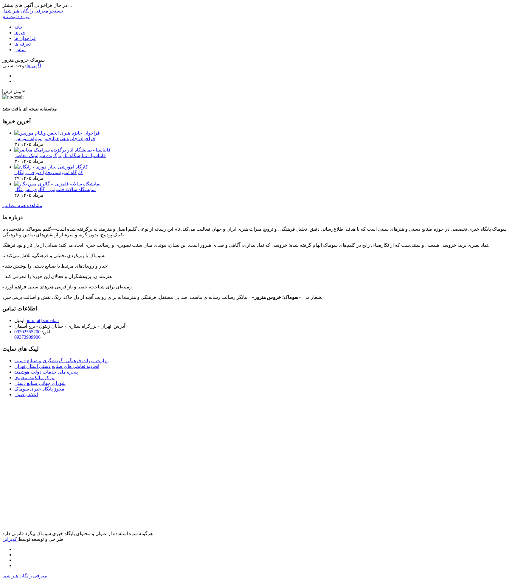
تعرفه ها (22, 43)
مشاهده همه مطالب (22, 205)
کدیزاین (10, 539)
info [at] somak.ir (43, 320)
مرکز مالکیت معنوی (34, 377)
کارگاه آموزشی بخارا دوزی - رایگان (48, 172)
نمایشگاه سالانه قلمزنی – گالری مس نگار (55, 189)
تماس (20, 49)
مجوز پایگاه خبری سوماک (39, 388)
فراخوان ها (25, 38)
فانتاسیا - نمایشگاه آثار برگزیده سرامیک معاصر (60, 155)
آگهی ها (34, 65)
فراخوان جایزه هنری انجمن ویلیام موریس (54, 138)
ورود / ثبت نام (16, 16)
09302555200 (27, 331)
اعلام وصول (26, 394)
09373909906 (27, 337)
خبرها (19, 32)
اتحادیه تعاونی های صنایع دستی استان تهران (56, 366)
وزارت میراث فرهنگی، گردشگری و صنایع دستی (61, 360)
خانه (18, 26)
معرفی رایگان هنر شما (26, 10)
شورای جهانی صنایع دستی (40, 383)
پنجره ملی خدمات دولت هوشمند (46, 371)
